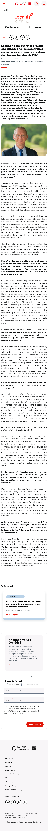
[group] (24, 140)
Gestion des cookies (28, 818)
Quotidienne (14, 685)
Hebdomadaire (32, 685)
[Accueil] (23, 4)
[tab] (8, 627)
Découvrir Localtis (16, 665)
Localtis (5, 10)
